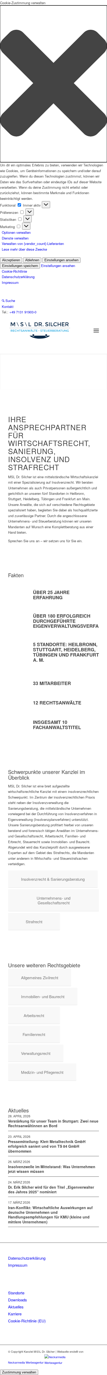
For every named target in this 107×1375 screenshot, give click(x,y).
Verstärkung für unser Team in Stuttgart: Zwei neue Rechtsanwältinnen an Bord (53, 1123)
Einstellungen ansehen (61, 260)
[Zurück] (11, 371)
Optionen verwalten (16, 232)
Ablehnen (32, 260)
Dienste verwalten (15, 238)
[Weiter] (95, 371)
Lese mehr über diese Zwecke (24, 249)
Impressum (10, 282)
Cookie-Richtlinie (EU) (27, 1320)
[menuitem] (96, 330)
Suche (9, 300)
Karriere (15, 1313)
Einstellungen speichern (20, 266)
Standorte (16, 1292)
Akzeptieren (11, 260)
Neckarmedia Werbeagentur (26, 1362)
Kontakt (8, 306)
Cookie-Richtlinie (14, 271)
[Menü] (96, 330)
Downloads (17, 1299)
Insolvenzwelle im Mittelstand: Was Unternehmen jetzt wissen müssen (51, 1169)
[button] (53, 83)
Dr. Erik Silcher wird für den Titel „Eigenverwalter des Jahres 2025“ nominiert (51, 1189)
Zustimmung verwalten (19, 1372)
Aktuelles (16, 1306)
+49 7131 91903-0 (22, 311)
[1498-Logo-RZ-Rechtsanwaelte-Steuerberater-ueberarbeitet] (44, 330)
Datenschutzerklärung (18, 276)
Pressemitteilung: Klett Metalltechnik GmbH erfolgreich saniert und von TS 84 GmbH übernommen (46, 1146)
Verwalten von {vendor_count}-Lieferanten (33, 243)
